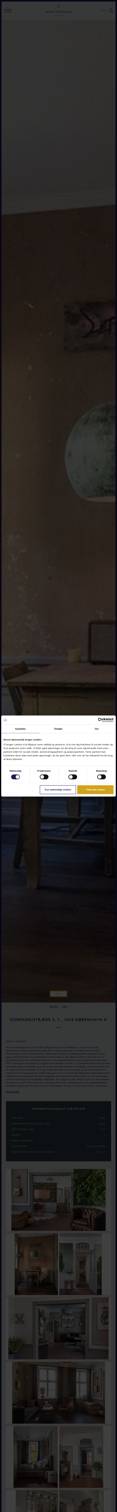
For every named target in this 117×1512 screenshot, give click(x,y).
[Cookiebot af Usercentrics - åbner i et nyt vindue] (100, 720)
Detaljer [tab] (58, 729)
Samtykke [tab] (20, 729)
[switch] (44, 776)
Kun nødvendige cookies (58, 789)
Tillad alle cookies (95, 789)
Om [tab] (97, 729)
